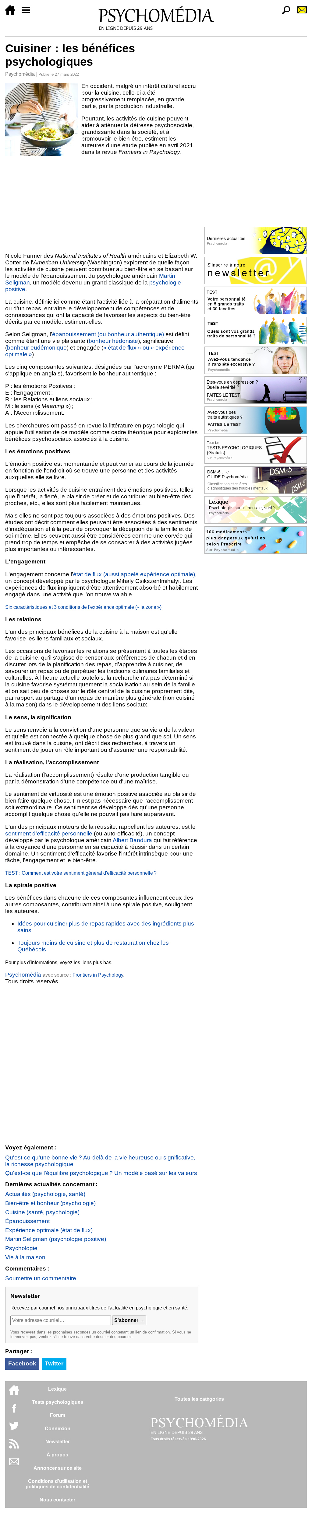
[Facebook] (14, 1411)
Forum (57, 1415)
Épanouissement (27, 1221)
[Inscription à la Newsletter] (299, 13)
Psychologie (21, 1248)
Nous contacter (57, 1499)
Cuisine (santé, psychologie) (42, 1212)
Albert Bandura (132, 840)
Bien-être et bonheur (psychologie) (50, 1203)
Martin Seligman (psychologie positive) (55, 1239)
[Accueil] (12, 13)
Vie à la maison (25, 1257)
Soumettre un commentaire (40, 1278)
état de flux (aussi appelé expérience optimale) (134, 574)
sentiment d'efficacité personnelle (48, 833)
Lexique (57, 1389)
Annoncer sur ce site (58, 1468)
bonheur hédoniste (113, 341)
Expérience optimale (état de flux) (49, 1230)
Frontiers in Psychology (98, 975)
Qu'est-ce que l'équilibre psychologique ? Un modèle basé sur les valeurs (101, 1173)
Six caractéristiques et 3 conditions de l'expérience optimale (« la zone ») (83, 607)
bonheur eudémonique (37, 347)
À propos (57, 1454)
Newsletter (57, 1441)
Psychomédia (20, 74)
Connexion (57, 1428)
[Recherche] (283, 13)
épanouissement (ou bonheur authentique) (108, 334)
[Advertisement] (101, 203)
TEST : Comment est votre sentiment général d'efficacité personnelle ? (81, 873)
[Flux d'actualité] (14, 1446)
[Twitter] (14, 1428)
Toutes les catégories (199, 1399)
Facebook (22, 1363)
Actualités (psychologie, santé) (45, 1194)
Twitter (54, 1363)
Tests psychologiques (57, 1402)
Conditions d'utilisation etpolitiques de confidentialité (57, 1484)
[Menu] (28, 13)
